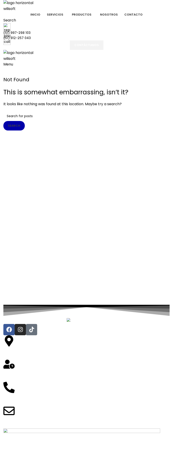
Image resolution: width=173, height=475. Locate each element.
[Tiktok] (31, 329)
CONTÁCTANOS (86, 45)
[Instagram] (20, 329)
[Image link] (87, 321)
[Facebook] (9, 329)
